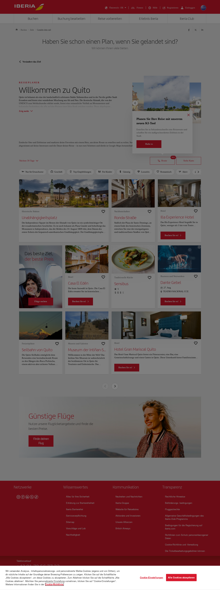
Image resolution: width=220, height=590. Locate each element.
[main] (110, 578)
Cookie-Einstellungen (151, 577)
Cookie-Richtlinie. (54, 584)
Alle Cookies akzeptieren (181, 577)
